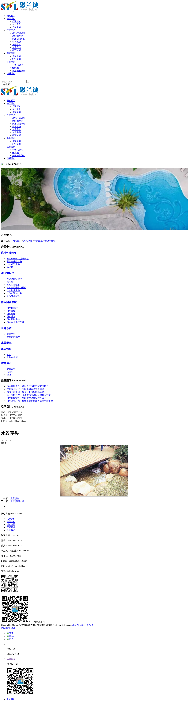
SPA (9, 354)
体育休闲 (16, 50)
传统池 (15, 68)
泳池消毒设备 (13, 284)
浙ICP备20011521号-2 (82, 625)
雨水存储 (11, 311)
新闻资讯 (11, 53)
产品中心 (11, 30)
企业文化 (16, 24)
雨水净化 (11, 313)
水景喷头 (14, 498)
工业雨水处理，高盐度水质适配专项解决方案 (29, 395)
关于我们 (11, 18)
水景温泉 (16, 47)
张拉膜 (10, 372)
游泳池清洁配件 (14, 279)
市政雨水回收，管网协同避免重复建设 (25, 389)
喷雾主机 (11, 334)
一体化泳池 (17, 65)
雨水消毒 (11, 316)
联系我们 (11, 73)
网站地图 (5, 628)
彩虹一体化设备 (14, 261)
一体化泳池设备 (14, 293)
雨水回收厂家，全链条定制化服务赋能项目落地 (30, 401)
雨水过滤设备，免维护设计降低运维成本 (26, 398)
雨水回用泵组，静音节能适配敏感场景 (25, 392)
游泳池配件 (17, 36)
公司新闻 (16, 56)
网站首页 (11, 15)
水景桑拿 (16, 44)
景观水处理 (49, 241)
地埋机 (10, 267)
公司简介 (16, 21)
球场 (9, 374)
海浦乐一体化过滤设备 (18, 258)
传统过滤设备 (13, 264)
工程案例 (11, 62)
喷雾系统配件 (13, 337)
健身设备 (11, 369)
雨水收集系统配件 (15, 322)
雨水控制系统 (13, 319)
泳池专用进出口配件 (16, 287)
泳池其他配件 (13, 296)
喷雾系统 (16, 42)
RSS (13, 628)
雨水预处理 (12, 308)
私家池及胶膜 (18, 70)
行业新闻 (16, 59)
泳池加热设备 (13, 290)
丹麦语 (10, 76)
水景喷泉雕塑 (17, 501)
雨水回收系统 (18, 39)
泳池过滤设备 (18, 33)
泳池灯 (10, 282)
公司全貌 (16, 27)
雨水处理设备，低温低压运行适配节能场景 (27, 386)
